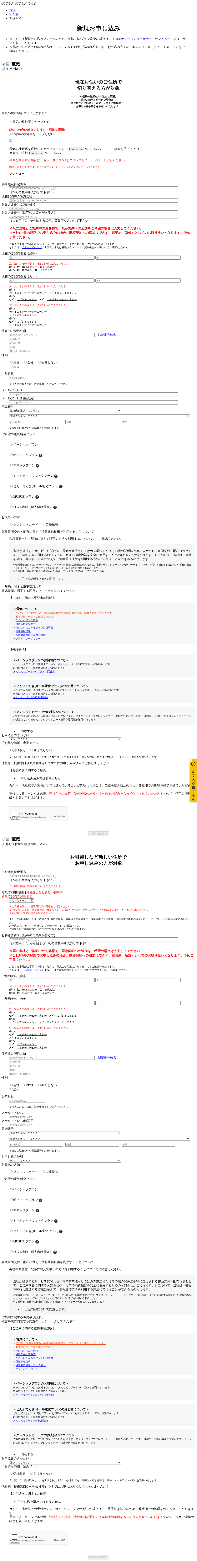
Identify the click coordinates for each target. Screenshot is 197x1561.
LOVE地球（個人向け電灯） (33, 507)
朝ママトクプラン (25, 455)
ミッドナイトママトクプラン (33, 475)
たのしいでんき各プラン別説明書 (34, 627)
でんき (13, 14)
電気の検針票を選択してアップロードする (38, 149)
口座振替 (52, 524)
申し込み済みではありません (41, 778)
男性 (16, 362)
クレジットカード (25, 524)
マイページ (165, 38)
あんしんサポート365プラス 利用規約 (34, 671)
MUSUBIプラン (24, 496)
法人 (16, 366)
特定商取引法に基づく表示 (31, 635)
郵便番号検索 (107, 334)
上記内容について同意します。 (46, 578)
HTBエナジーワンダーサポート (133, 38)
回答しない (49, 362)
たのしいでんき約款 (27, 620)
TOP (12, 10)
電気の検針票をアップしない (33, 134)
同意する (27, 731)
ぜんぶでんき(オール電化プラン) (35, 486)
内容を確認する (98, 833)
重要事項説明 (23, 631)
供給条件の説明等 (26, 624)
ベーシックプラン (25, 444)
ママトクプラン (24, 465)
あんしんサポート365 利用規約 (30, 697)
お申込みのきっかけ (15, 735)
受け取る (19, 750)
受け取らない (42, 750)
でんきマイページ (32, 247)
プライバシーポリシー (28, 638)
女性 (30, 362)
